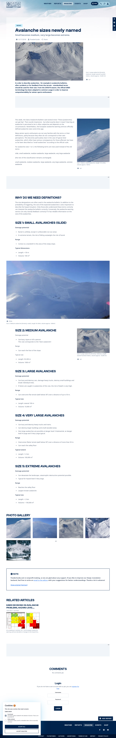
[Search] (104, 3)
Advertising (71, 736)
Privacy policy (103, 736)
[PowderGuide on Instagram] (114, 22)
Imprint (92, 736)
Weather (47, 4)
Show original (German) (19, 585)
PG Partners (51, 736)
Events (78, 4)
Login (58, 708)
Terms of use (82, 736)
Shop (85, 4)
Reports (57, 4)
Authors (61, 736)
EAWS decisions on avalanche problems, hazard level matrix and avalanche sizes (22, 607)
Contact (41, 736)
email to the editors (41, 580)
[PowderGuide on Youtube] (114, 26)
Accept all (21, 726)
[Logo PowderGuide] (13, 5)
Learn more (8, 711)
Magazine (68, 4)
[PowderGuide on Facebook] (114, 19)
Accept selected (21, 731)
